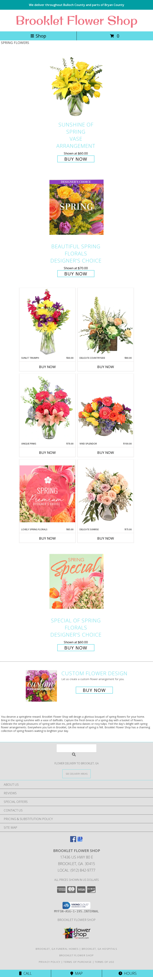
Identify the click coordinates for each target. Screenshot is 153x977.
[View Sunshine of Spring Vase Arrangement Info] (76, 85)
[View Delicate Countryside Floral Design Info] (106, 322)
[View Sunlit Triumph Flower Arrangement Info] (47, 322)
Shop (41, 36)
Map (78, 973)
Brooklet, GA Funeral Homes (57, 948)
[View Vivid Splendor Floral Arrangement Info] (106, 408)
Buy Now (75, 159)
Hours (129, 973)
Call (27, 973)
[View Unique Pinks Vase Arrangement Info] (47, 408)
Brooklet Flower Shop (76, 20)
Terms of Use (104, 962)
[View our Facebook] (73, 841)
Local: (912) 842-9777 (76, 870)
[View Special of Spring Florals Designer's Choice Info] (76, 581)
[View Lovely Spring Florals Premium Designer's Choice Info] (47, 494)
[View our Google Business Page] (80, 841)
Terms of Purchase (77, 962)
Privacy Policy (49, 962)
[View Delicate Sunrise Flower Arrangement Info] (106, 494)
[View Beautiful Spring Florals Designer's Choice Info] (76, 207)
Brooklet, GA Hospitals (99, 948)
